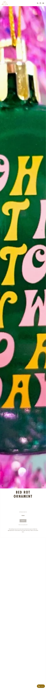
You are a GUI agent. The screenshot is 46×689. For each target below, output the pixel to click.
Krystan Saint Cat (23, 511)
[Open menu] (43, 3)
